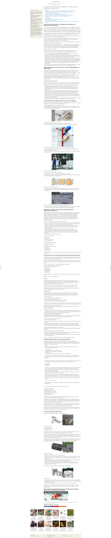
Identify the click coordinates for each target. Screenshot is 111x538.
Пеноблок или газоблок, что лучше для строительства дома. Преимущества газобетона (59, 15)
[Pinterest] (55, 506)
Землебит (47, 17)
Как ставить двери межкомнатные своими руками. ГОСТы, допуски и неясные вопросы (36, 20)
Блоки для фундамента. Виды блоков (51, 20)
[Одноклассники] (62, 506)
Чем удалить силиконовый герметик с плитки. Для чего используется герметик (36, 13)
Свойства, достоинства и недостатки (52, 12)
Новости (55, 4)
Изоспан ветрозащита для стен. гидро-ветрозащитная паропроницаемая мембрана (36, 26)
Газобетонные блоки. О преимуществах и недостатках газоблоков (55, 14)
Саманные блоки (49, 18)
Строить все (55, 1)
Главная (51, 4)
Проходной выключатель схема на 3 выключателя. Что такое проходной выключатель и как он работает (36, 29)
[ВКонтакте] (47, 506)
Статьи (59, 4)
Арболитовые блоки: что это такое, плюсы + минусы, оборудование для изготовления (59, 11)
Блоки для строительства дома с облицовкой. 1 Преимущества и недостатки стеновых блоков (60, 10)
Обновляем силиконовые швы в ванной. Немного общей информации (36, 16)
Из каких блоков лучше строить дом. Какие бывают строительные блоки (56, 16)
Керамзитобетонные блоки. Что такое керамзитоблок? (54, 19)
